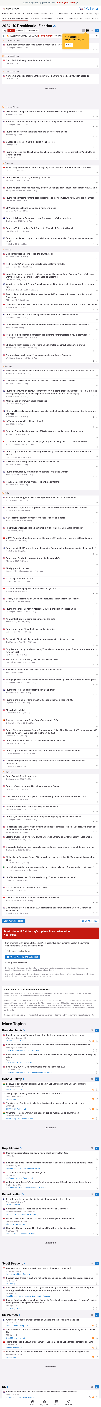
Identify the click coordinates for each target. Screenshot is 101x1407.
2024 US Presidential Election (15, 18)
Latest (11, 30)
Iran (52, 13)
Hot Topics (15, 13)
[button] (32, 30)
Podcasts (23, 1234)
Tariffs (8, 1090)
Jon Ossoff (59, 18)
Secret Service (23, 1119)
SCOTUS (9, 1109)
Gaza (36, 13)
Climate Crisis (62, 13)
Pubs (17, 1215)
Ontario (9, 1348)
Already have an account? (16, 962)
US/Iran (9, 1099)
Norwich (18, 1224)
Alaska (19, 1063)
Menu (56, 1404)
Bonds (19, 1308)
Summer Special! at (49, 2)
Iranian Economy (43, 1296)
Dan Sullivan (10, 1063)
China (13, 1274)
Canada (15, 1090)
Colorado (22, 1168)
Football (89, 13)
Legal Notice (48, 970)
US (17, 1041)
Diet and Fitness (12, 1234)
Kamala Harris (46, 18)
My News (44, 1404)
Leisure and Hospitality (29, 1215)
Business (79, 13)
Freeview (9, 1205)
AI (72, 13)
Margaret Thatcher (22, 1178)
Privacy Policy (36, 970)
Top (4, 30)
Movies (17, 1205)
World (29, 13)
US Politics (34, 18)
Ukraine (44, 13)
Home (5, 13)
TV (24, 1224)
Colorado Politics (33, 1168)
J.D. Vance (10, 1178)
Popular (19, 30)
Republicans (85, 18)
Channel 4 (10, 1215)
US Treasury (10, 1284)
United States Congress (28, 1188)
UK (23, 13)
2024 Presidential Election (16, 1050)
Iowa (21, 1041)
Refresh (68, 1404)
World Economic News (27, 1296)
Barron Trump (11, 1119)
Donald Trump (72, 18)
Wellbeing (32, 1234)
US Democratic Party (35, 1073)
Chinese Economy (23, 1274)
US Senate (28, 1063)
